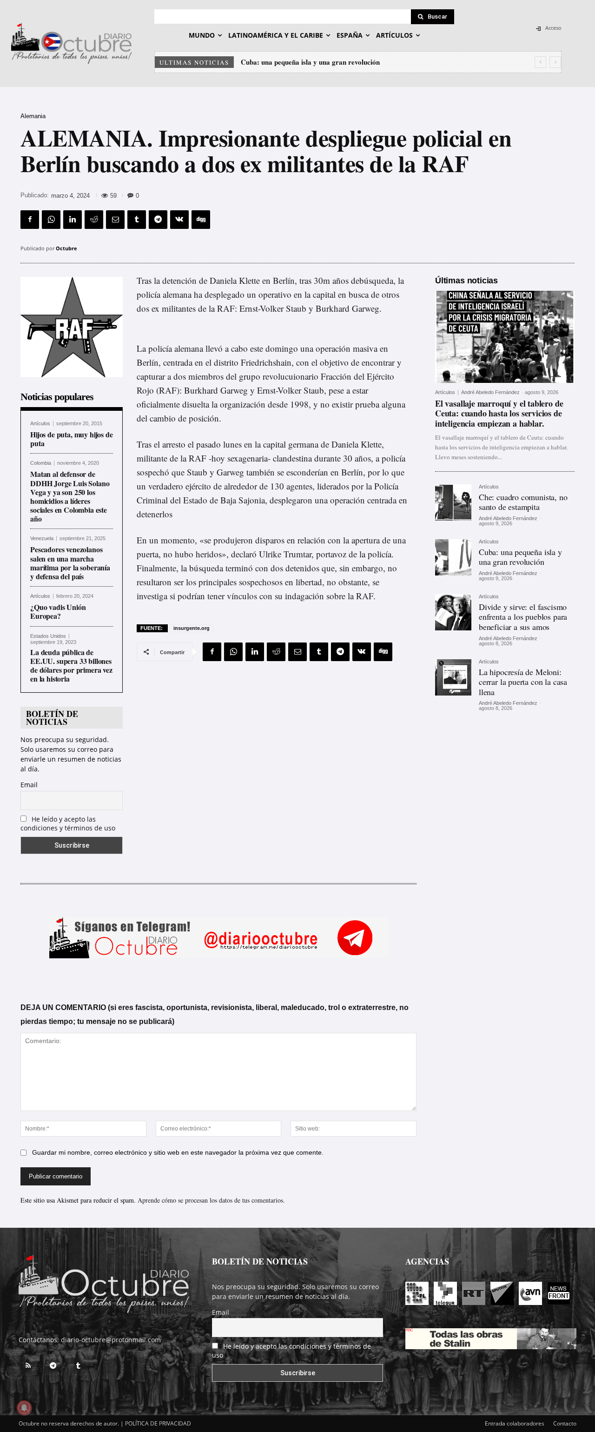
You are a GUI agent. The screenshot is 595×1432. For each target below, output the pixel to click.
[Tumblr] (136, 219)
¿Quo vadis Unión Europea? (58, 611)
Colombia (40, 463)
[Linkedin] (72, 219)
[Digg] (201, 219)
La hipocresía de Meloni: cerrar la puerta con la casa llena (523, 681)
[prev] (540, 62)
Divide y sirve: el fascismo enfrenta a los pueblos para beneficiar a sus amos (356, 62)
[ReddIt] (94, 219)
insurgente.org (191, 628)
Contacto (564, 1423)
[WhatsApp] (51, 219)
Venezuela (41, 538)
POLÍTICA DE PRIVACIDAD (158, 1423)
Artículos (40, 423)
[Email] (115, 219)
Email (29, 784)
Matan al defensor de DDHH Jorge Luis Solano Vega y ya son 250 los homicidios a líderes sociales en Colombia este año (69, 496)
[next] (555, 62)
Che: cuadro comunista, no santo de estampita (523, 502)
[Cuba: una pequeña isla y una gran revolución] (453, 557)
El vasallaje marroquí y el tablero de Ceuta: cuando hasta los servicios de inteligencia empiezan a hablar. (499, 413)
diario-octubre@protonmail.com (111, 1339)
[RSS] (28, 1366)
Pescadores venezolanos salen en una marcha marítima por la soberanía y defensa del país (70, 563)
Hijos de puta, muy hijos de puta (71, 438)
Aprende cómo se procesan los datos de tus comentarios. (211, 1200)
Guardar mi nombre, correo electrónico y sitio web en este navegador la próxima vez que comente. (178, 1152)
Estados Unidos (48, 636)
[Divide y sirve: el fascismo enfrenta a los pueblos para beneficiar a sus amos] (453, 612)
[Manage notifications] (24, 1407)
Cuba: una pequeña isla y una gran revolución (520, 557)
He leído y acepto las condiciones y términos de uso (67, 823)
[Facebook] (29, 219)
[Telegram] (158, 219)
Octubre (66, 248)
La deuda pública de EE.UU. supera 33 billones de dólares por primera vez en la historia (71, 665)
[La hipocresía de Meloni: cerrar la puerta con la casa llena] (453, 677)
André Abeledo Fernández (490, 392)
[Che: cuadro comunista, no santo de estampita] (453, 502)
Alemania (33, 116)
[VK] (179, 219)
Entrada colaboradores (514, 1423)
